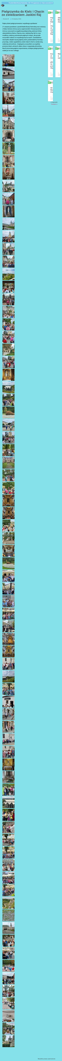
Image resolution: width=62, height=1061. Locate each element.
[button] (26, 5)
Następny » (54, 104)
